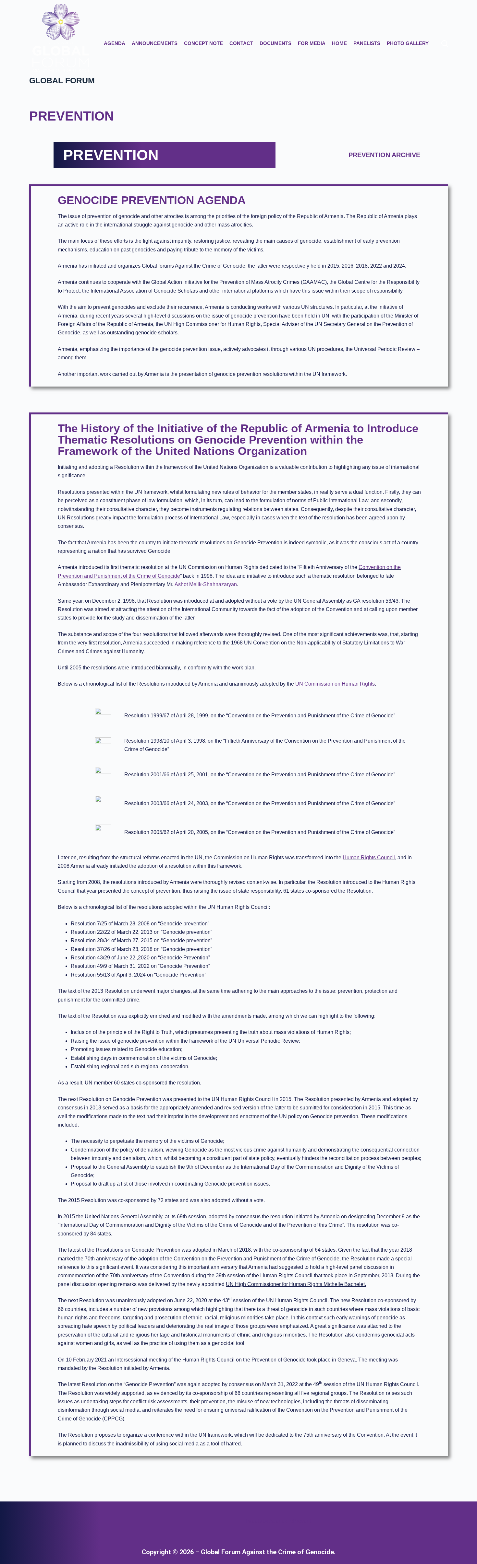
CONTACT (241, 43)
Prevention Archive (384, 154)
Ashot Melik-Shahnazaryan (206, 584)
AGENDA (114, 43)
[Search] (444, 43)
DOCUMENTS (275, 43)
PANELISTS (366, 43)
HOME (339, 43)
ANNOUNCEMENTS (154, 43)
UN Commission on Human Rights (335, 684)
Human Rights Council (369, 857)
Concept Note (203, 43)
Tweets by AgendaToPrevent (278, 1520)
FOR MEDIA (311, 43)
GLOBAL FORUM (62, 80)
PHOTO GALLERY (408, 43)
